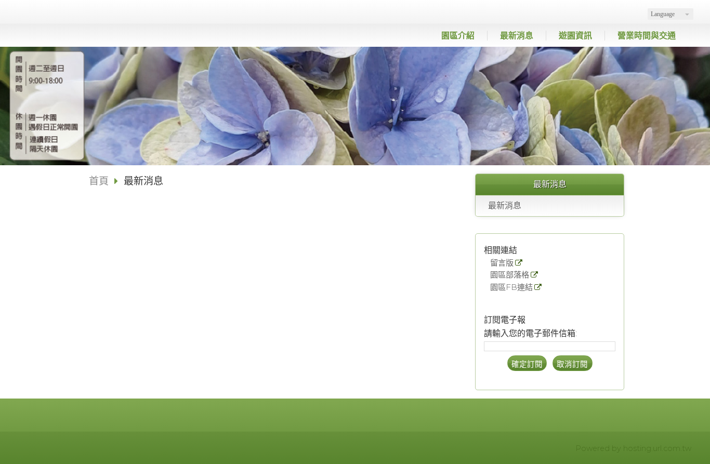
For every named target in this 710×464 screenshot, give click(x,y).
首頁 (99, 181)
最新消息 (504, 205)
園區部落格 (509, 275)
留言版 (502, 263)
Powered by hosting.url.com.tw (633, 448)
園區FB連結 (511, 287)
